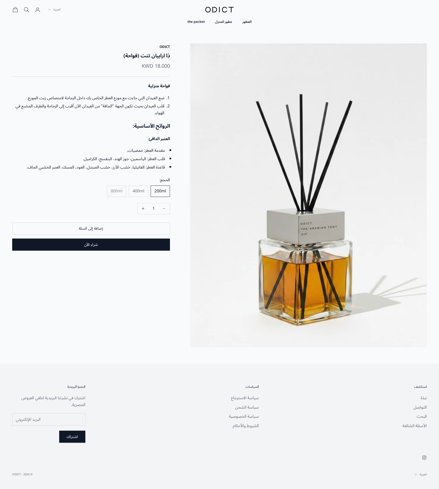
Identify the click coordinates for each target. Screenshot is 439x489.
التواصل (420, 407)
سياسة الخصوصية (244, 416)
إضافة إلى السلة (91, 228)
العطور (247, 22)
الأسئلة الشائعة (414, 425)
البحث (422, 416)
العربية (56, 9)
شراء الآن (91, 245)
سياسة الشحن (247, 407)
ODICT (165, 46)
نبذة (424, 398)
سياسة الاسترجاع (245, 398)
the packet (196, 22)
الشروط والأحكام (246, 425)
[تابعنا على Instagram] (424, 457)
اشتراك (72, 437)
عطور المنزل (223, 22)
